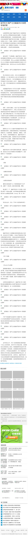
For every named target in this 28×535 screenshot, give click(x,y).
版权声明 (22, 530)
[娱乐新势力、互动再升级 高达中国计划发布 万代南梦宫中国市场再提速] (8, 483)
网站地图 (25, 1)
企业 (14, 17)
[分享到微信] (4, 29)
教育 (3, 17)
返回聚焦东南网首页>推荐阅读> (7, 363)
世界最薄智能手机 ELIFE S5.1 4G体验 (11, 514)
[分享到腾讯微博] (8, 29)
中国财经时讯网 (18, 363)
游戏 (19, 17)
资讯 (17, 7)
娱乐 (8, 17)
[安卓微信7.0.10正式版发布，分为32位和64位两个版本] (20, 492)
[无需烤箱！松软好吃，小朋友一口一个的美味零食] (18, 378)
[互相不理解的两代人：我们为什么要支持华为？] (8, 492)
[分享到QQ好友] (9, 29)
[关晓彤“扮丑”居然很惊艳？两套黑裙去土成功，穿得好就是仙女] (18, 397)
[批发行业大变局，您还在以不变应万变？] (20, 482)
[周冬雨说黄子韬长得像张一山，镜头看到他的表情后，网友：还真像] (6, 378)
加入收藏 (20, 1)
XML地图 (17, 530)
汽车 (19, 14)
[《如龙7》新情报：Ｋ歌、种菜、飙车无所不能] (6, 407)
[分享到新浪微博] (3, 29)
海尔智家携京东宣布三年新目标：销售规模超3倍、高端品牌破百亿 (14, 461)
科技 (25, 14)
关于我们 (7, 530)
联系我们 (12, 530)
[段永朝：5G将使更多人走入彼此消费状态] (4, 455)
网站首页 (3, 530)
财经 (14, 14)
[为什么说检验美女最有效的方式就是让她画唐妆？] (6, 387)
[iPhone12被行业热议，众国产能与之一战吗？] (4, 473)
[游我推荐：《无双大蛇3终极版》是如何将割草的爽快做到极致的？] (18, 387)
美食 (25, 17)
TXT (15, 531)
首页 (3, 14)
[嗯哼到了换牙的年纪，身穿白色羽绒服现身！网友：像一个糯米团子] (18, 407)
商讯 (3, 20)
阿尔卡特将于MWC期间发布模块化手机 (12, 507)
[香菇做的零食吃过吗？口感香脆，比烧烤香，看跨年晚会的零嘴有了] (6, 397)
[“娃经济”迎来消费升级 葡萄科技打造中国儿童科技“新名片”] (4, 451)
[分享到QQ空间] (6, 29)
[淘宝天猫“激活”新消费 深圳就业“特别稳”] (4, 467)
